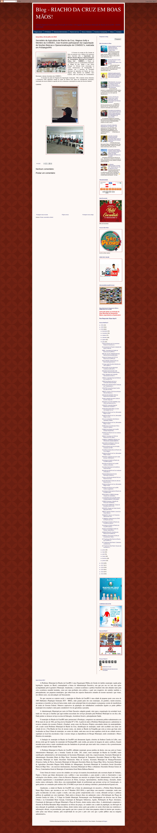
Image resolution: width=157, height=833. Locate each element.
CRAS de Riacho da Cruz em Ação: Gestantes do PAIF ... (111, 447)
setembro (104, 337)
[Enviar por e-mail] (44, 163)
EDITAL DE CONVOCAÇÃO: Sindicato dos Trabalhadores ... (111, 385)
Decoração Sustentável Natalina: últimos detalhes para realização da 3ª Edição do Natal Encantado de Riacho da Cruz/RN (114, 153)
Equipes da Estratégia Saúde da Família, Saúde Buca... (110, 529)
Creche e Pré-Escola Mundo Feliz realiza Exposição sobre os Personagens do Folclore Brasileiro (114, 99)
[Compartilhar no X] (48, 163)
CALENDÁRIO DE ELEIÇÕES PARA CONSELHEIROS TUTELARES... (111, 498)
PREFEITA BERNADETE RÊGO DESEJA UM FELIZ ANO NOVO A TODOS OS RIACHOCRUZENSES (114, 75)
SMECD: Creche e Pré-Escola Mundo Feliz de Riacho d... (111, 392)
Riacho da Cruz (74, 32)
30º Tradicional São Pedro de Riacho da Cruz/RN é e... (111, 540)
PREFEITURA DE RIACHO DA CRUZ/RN (110, 670)
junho (103, 550)
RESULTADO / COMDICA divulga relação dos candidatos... (110, 495)
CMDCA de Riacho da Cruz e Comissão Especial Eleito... (109, 382)
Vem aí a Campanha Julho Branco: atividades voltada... (110, 419)
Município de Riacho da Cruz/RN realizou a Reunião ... (110, 464)
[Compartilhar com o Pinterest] (51, 163)
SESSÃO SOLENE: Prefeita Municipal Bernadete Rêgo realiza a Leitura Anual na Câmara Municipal (114, 139)
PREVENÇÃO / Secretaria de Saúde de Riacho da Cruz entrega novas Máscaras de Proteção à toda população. (114, 85)
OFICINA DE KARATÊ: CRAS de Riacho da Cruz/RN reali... (110, 395)
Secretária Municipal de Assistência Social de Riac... (111, 467)
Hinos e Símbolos (87, 32)
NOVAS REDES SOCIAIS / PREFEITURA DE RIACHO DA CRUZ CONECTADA (114, 48)
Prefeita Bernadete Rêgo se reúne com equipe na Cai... (110, 409)
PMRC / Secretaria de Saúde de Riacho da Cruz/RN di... (110, 351)
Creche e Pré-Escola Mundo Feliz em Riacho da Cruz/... (111, 478)
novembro (105, 333)
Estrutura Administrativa (61, 32)
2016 (102, 567)
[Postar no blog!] (46, 163)
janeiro (104, 560)
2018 (102, 563)
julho (103, 341)
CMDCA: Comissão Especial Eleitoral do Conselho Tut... (111, 378)
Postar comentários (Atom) (46, 217)
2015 (102, 569)
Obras (112, 32)
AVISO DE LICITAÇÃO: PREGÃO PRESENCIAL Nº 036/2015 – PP (109, 126)
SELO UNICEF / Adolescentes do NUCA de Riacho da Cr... (110, 361)
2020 (102, 327)
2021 (102, 325)
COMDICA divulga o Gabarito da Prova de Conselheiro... (110, 502)
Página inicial (38, 32)
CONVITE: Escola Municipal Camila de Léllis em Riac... (111, 389)
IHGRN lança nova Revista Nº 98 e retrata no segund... (110, 426)
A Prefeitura (48, 32)
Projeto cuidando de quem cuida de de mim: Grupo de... (111, 399)
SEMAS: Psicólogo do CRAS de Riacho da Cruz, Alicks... (110, 437)
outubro (104, 335)
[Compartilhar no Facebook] (49, 163)
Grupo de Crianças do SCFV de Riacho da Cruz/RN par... (110, 358)
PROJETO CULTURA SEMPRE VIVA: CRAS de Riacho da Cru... (111, 402)
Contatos (118, 32)
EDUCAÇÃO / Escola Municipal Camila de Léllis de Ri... (110, 368)
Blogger (105, 821)
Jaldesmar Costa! (107, 666)
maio (103, 552)
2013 (102, 573)
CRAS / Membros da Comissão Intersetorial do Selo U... (109, 375)
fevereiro (104, 558)
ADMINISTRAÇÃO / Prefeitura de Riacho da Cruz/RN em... (110, 533)
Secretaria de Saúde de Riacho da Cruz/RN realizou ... (110, 461)
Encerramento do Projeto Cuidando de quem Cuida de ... (111, 347)
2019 (102, 329)
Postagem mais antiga (87, 214)
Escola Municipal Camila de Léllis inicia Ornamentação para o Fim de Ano (114, 61)
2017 (102, 565)
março (104, 556)
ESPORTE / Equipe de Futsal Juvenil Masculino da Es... (111, 509)
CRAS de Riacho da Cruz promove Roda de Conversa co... (110, 344)
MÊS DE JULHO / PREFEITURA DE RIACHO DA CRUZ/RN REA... (111, 354)
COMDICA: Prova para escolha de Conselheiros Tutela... (110, 536)
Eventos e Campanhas (100, 32)
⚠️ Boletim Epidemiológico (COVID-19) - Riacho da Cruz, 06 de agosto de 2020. (114, 166)
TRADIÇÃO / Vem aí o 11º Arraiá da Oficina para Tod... (110, 515)
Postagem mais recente (42, 214)
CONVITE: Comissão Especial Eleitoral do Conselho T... (109, 406)
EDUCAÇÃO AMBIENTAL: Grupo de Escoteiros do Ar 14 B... (111, 505)
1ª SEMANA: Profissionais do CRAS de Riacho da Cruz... (111, 519)
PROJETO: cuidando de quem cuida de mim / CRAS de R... (111, 457)
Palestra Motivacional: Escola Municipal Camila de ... (109, 474)
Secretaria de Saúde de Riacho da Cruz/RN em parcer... (110, 522)
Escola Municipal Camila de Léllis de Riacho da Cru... (111, 481)
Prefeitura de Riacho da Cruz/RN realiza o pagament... (110, 488)
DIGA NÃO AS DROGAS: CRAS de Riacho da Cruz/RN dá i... (110, 443)
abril (103, 554)
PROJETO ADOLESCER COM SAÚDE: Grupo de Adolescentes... (111, 371)
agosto (104, 339)
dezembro (105, 331)
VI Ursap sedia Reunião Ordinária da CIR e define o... (111, 365)
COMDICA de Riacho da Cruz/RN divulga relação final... (110, 430)
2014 (102, 571)
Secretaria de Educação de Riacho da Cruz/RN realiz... (111, 491)
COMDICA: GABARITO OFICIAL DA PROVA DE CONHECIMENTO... (111, 440)
